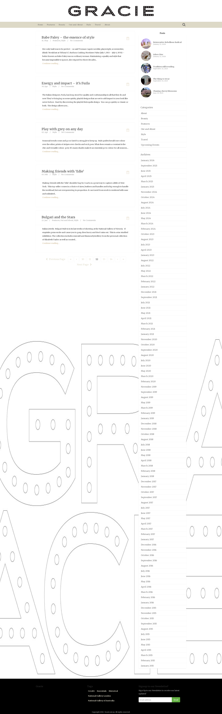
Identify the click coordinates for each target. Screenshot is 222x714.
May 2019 (145, 402)
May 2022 (146, 271)
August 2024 (147, 202)
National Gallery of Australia (101, 700)
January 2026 (147, 160)
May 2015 (145, 644)
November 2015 (148, 613)
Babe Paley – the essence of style (68, 37)
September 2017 (149, 497)
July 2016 (145, 571)
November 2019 (148, 386)
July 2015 (145, 634)
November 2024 (149, 192)
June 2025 (146, 171)
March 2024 (147, 223)
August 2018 (147, 439)
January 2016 (147, 602)
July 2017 (145, 508)
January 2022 (147, 286)
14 (111, 259)
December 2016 (148, 544)
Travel (98, 24)
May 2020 (146, 371)
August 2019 (147, 397)
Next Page (83, 264)
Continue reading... (50, 63)
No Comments (76, 40)
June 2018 (146, 450)
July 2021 (145, 302)
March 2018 (147, 465)
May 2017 (145, 518)
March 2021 (147, 323)
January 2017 (147, 539)
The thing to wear (161, 79)
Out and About (76, 24)
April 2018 (146, 460)
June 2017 (145, 513)
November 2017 (148, 486)
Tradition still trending (163, 66)
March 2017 (147, 529)
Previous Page (57, 259)
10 (83, 259)
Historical (113, 691)
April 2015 (146, 650)
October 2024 (148, 197)
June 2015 (145, 639)
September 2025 (149, 165)
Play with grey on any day (62, 129)
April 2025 (146, 176)
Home (40, 24)
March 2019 (147, 407)
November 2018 (149, 429)
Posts (162, 33)
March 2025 (147, 181)
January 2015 (147, 665)
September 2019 (149, 392)
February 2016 (148, 597)
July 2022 (145, 265)
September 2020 (149, 350)
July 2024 (145, 207)
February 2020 (148, 381)
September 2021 (149, 297)
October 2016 (147, 555)
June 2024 (146, 213)
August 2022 (147, 260)
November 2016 (148, 550)
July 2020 (145, 360)
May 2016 (145, 581)
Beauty (62, 24)
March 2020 (147, 376)
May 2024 (146, 218)
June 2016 (145, 576)
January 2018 (147, 476)
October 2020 (148, 344)
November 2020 (149, 339)
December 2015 (148, 608)
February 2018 (148, 471)
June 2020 (146, 365)
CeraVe (91, 691)
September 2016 (149, 560)
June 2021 (145, 307)
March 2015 (147, 655)
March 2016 (147, 592)
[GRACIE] (111, 11)
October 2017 (147, 492)
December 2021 (148, 292)
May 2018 (145, 455)
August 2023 (147, 239)
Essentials (102, 691)
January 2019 (147, 418)
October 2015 (147, 618)
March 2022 (147, 276)
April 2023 (146, 250)
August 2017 (147, 502)
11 (90, 259)
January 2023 (147, 255)
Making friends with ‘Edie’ (63, 171)
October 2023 (147, 234)
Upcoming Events (150, 145)
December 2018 (148, 423)
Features (51, 24)
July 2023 (145, 244)
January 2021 (147, 334)
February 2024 (148, 229)
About (107, 24)
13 (104, 259)
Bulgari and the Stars (58, 217)
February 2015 (148, 660)
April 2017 (146, 523)
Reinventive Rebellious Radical (167, 42)
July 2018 (145, 444)
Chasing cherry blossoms (165, 91)
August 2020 (147, 355)
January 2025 (147, 186)
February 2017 (148, 534)
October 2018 (147, 434)
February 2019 (148, 413)
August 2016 (147, 565)
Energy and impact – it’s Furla (66, 83)
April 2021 (146, 318)
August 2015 (147, 629)
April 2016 (146, 586)
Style (88, 24)
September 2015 (149, 623)
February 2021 (148, 329)
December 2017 (148, 481)
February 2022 (148, 281)
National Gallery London (99, 696)
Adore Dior (158, 54)
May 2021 (145, 313)
